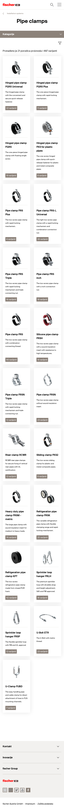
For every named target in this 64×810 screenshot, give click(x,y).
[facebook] (28, 790)
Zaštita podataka (45, 803)
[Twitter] (16, 790)
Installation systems (15, 13)
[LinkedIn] (10, 790)
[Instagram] (5, 790)
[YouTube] (22, 790)
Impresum (30, 803)
